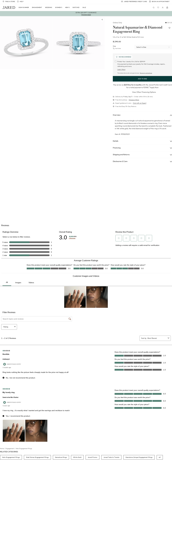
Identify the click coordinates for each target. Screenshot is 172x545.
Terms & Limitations (146, 73)
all (160, 457)
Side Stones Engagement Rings (37, 457)
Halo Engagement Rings (11, 457)
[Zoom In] (102, 19)
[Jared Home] (9, 7)
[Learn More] (121, 37)
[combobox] (153, 47)
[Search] (153, 7)
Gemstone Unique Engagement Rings (139, 457)
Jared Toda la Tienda (111, 457)
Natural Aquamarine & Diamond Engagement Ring (137, 29)
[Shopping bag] (167, 7)
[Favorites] (158, 7)
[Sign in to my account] (162, 7)
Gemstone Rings (61, 457)
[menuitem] (24, 7)
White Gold (77, 457)
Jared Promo (92, 457)
